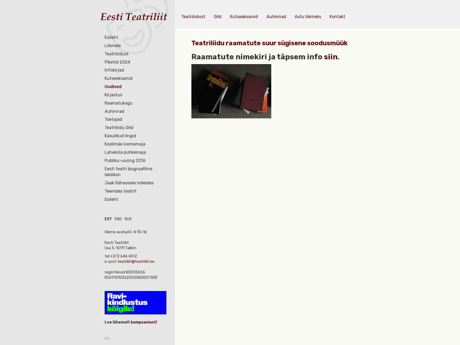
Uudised (113, 86)
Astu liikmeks (308, 16)
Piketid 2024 (117, 62)
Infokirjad (114, 70)
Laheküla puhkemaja (125, 152)
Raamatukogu (119, 103)
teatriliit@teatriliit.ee (135, 261)
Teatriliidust (117, 53)
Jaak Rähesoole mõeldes (129, 182)
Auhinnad (114, 111)
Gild (217, 16)
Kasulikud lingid (120, 135)
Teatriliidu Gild (119, 127)
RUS (128, 219)
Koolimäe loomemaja (125, 144)
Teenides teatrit (121, 191)
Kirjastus (113, 94)
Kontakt (337, 16)
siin (331, 56)
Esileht (111, 37)
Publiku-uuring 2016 (125, 160)
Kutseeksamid (119, 78)
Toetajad (113, 119)
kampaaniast (143, 322)
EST (108, 219)
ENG (118, 219)
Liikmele (113, 45)
